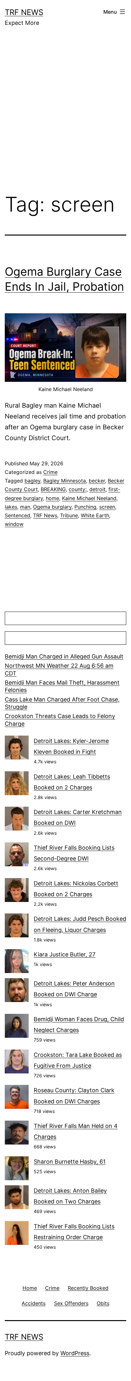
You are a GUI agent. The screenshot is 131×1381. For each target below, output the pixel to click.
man (25, 507)
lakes (11, 507)
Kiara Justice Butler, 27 (64, 954)
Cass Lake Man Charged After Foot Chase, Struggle (62, 703)
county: (77, 489)
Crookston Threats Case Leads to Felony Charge (60, 720)
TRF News (24, 12)
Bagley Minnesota (64, 480)
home (52, 498)
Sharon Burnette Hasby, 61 (70, 1161)
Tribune (69, 515)
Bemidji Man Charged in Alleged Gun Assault (64, 656)
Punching (85, 507)
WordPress (74, 1353)
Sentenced (17, 515)
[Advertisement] (65, 114)
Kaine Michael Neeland (89, 498)
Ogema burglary (52, 507)
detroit (97, 489)
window (14, 524)
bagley (32, 480)
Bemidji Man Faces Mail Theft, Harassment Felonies (62, 686)
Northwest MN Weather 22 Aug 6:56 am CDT (59, 669)
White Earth (95, 515)
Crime (50, 472)
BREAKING (53, 489)
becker (97, 480)
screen (107, 507)
